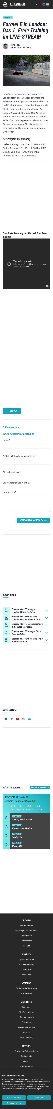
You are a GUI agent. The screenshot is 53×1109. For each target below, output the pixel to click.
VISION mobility (26, 964)
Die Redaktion (26, 925)
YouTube (18, 719)
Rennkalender (26, 1066)
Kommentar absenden (31, 520)
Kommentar (9, 491)
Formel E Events (38, 787)
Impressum (26, 935)
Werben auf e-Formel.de (26, 988)
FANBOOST (26, 1061)
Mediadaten (26, 993)
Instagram (24, 719)
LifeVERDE (26, 969)
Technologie (26, 1056)
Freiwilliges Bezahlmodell (26, 930)
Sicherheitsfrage (11, 472)
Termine (26, 1032)
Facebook (6, 719)
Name (8, 439)
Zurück (13, 410)
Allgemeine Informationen (26, 1051)
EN (43, 4)
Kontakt (26, 945)
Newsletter (30, 719)
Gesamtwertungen (26, 1027)
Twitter (12, 719)
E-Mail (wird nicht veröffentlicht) (19, 456)
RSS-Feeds (27, 1007)
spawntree (26, 974)
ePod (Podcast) (26, 1037)
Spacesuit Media (26, 959)
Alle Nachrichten (26, 1012)
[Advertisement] (26, 318)
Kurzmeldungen (27, 1017)
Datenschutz (26, 940)
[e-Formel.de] (14, 4)
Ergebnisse (27, 1022)
